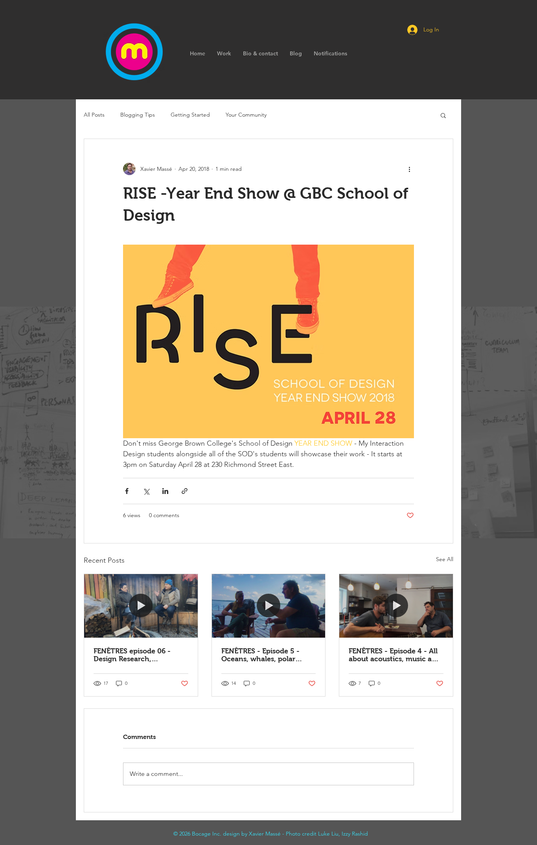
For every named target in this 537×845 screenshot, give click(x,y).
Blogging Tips (137, 114)
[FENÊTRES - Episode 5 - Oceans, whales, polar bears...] (269, 606)
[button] (443, 115)
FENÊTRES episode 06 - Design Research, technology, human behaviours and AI (132, 655)
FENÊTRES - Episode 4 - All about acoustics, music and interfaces (395, 655)
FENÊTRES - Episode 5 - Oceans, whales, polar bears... (260, 655)
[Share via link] (184, 491)
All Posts (94, 114)
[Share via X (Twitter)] (146, 491)
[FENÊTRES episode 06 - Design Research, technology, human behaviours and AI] (141, 606)
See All (444, 559)
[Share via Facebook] (127, 491)
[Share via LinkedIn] (165, 491)
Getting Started (190, 114)
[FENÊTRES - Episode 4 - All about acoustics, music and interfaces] (396, 606)
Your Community (246, 114)
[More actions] (409, 169)
